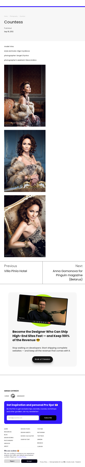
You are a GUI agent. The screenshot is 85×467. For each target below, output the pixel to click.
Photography (14, 16)
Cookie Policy (21, 457)
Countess (22, 16)
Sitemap (51, 462)
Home (6, 16)
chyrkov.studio (70, 462)
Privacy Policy (43, 462)
